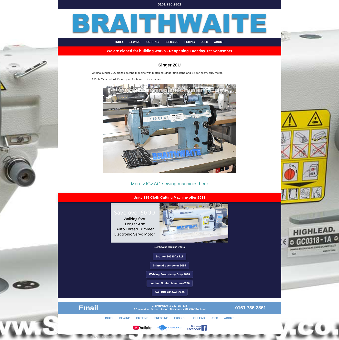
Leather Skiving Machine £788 (169, 283)
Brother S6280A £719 (169, 256)
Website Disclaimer (102, 336)
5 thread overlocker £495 (169, 265)
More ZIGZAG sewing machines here (169, 183)
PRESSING (172, 42)
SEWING (134, 42)
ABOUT (219, 42)
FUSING (189, 42)
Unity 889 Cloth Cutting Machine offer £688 (169, 197)
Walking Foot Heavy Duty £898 (169, 274)
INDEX (119, 42)
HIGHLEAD (197, 318)
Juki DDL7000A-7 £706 (170, 292)
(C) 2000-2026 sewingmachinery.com (213, 337)
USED (204, 42)
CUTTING (152, 42)
